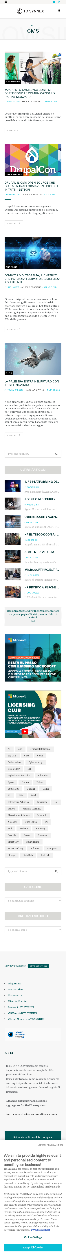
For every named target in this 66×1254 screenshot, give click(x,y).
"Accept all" (26, 1193)
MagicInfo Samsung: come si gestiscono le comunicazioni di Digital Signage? (30, 93)
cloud (40, 755)
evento (25, 782)
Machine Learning (32, 808)
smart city (13, 841)
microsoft (42, 815)
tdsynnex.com (49, 1114)
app (20, 749)
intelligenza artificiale (18, 802)
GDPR (46, 788)
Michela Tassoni (32, 195)
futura (39, 782)
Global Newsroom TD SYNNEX (26, 1019)
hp (9, 795)
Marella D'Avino (31, 102)
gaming (31, 788)
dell (29, 768)
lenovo (11, 808)
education (43, 775)
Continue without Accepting (50, 1145)
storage (11, 855)
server (27, 835)
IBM (21, 795)
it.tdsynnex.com (14, 1114)
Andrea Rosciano (31, 287)
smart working (15, 848)
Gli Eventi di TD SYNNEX (22, 1013)
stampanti (52, 848)
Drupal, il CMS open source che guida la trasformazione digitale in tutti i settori (32, 186)
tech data (28, 855)
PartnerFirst (15, 989)
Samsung (40, 828)
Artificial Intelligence (40, 749)
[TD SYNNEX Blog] (30, 11)
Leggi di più (14, 130)
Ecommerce (15, 995)
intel (33, 795)
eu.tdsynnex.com (32, 1114)
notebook (12, 822)
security (12, 835)
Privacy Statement (15, 965)
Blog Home (14, 983)
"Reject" (15, 1222)
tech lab (45, 855)
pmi (10, 828)
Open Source (14, 174)
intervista (42, 802)
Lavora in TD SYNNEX (21, 1007)
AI (9, 749)
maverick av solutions (19, 815)
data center (14, 768)
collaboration (14, 762)
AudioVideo (13, 81)
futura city (13, 788)
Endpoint (11, 267)
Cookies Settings (38, 966)
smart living (32, 841)
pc (46, 822)
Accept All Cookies (33, 1247)
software (35, 848)
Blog (9, 373)
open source (31, 822)
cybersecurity (35, 762)
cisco (26, 755)
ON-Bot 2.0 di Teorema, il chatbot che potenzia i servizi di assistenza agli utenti (32, 279)
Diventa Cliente (17, 1001)
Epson (11, 782)
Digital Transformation (19, 775)
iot (56, 802)
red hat (24, 828)
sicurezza (42, 835)
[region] (33, 1197)
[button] (58, 10)
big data (12, 755)
